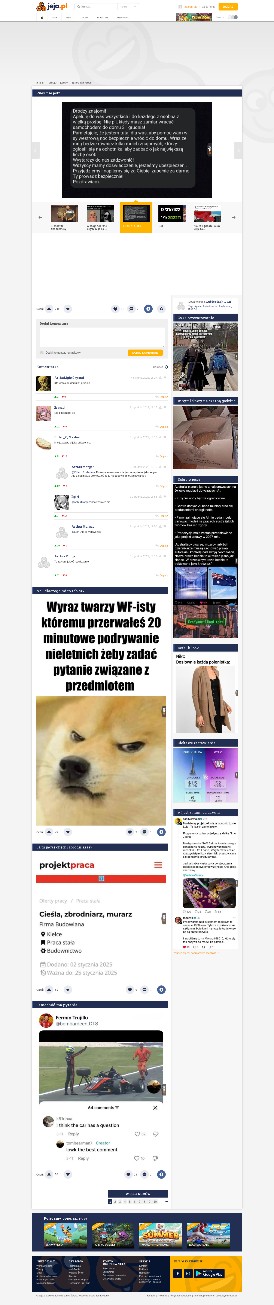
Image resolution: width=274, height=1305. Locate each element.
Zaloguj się (191, 6)
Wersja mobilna (44, 1266)
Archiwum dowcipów (47, 1276)
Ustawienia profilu (112, 1279)
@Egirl (75, 531)
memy (53, 83)
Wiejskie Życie (75, 1273)
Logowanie (108, 1272)
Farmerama (74, 1266)
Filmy (85, 17)
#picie (198, 306)
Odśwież (158, 367)
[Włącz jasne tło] (230, 17)
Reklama (143, 1269)
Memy (69, 17)
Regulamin (144, 1273)
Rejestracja (109, 1268)
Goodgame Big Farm (79, 1283)
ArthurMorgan (83, 467)
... (161, 1201)
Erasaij (59, 407)
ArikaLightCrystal (69, 378)
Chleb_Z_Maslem (67, 437)
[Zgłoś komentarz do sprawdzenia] (161, 377)
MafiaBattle (74, 1269)
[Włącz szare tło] (233, 17)
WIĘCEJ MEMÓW (138, 1194)
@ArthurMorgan (80, 502)
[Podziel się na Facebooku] (148, 309)
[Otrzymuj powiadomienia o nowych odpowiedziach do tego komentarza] (166, 377)
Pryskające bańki (45, 1279)
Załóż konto (208, 6)
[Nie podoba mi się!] (73, 309)
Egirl (75, 497)
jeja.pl (40, 83)
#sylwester (225, 306)
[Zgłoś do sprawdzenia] (161, 309)
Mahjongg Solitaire (45, 1283)
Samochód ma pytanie (56, 1004)
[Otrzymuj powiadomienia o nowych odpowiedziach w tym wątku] (166, 437)
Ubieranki (123, 17)
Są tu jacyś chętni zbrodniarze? (64, 847)
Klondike (72, 1276)
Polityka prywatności (150, 1276)
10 (155, 1201)
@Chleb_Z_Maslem (83, 472)
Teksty (39, 1269)
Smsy (39, 1273)
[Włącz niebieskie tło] (236, 17)
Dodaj (228, 6)
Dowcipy (102, 17)
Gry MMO (75, 1261)
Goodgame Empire (78, 1279)
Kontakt (143, 1266)
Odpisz (164, 397)
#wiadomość (210, 306)
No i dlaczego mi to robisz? (60, 590)
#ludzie (192, 309)
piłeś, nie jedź (81, 83)
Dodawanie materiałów (114, 1275)
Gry (54, 17)
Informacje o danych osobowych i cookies (150, 1280)
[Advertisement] (137, 265)
